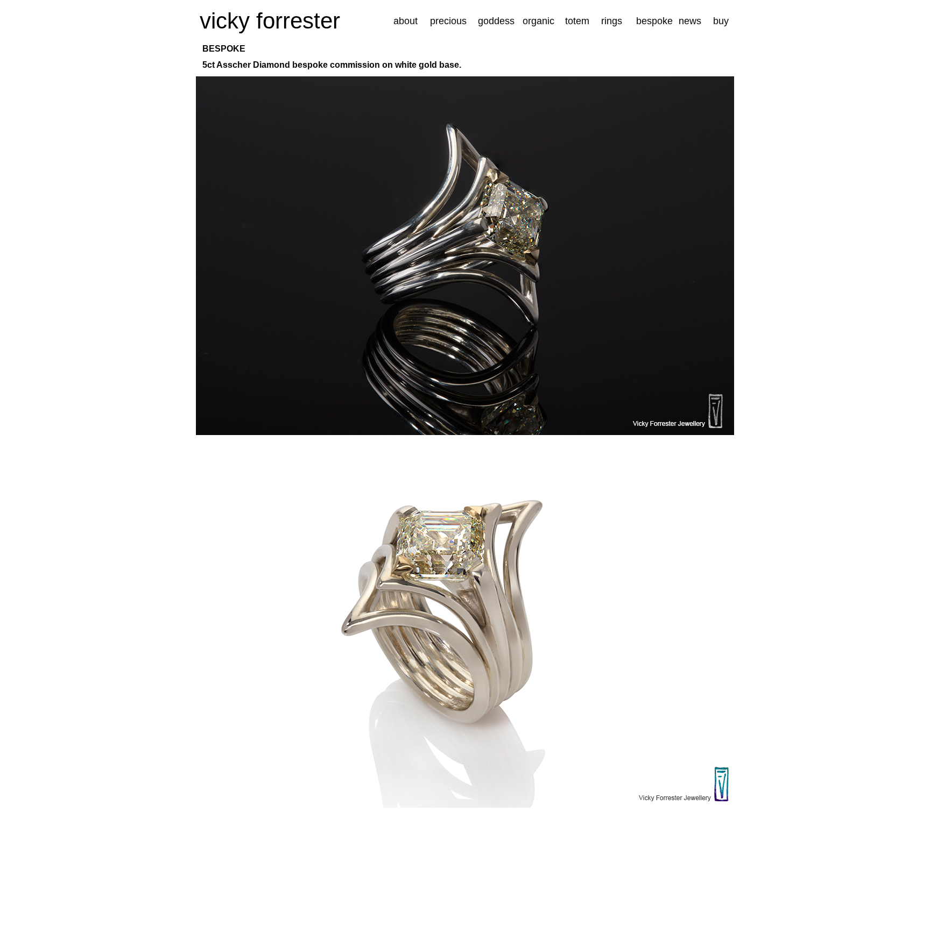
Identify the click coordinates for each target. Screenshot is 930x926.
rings (611, 21)
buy (721, 21)
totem (577, 21)
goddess (496, 21)
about (405, 21)
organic (538, 21)
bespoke (654, 21)
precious (448, 21)
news (690, 21)
